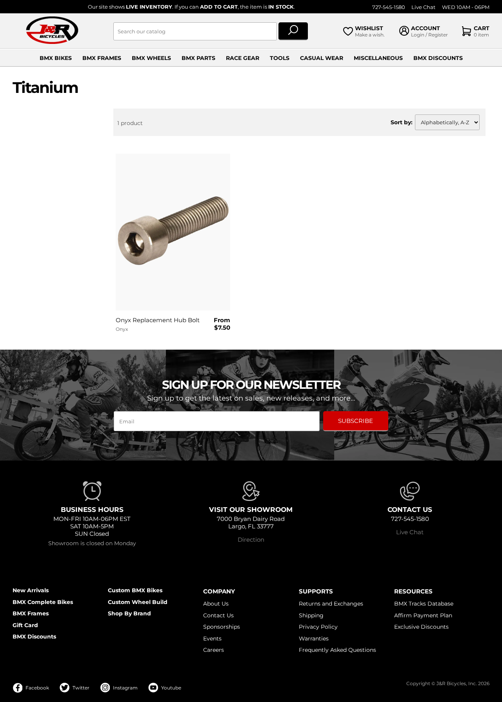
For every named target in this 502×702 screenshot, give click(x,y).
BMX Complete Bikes (43, 602)
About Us (216, 603)
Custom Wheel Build (137, 602)
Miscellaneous (378, 58)
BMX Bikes (56, 58)
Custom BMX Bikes (135, 590)
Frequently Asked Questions (337, 650)
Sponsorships (221, 627)
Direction (251, 539)
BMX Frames (101, 58)
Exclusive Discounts (421, 627)
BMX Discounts (438, 58)
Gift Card (25, 625)
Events (212, 638)
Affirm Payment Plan (423, 615)
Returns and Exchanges (331, 603)
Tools (279, 58)
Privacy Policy (318, 627)
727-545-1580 (388, 7)
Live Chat (423, 7)
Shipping (311, 615)
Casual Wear (321, 58)
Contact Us (218, 615)
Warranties (314, 638)
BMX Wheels (151, 58)
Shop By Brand (129, 613)
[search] (293, 31)
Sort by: (402, 122)
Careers (213, 650)
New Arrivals (31, 590)
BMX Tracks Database (423, 603)
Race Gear (242, 58)
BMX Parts (198, 58)
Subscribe (355, 420)
